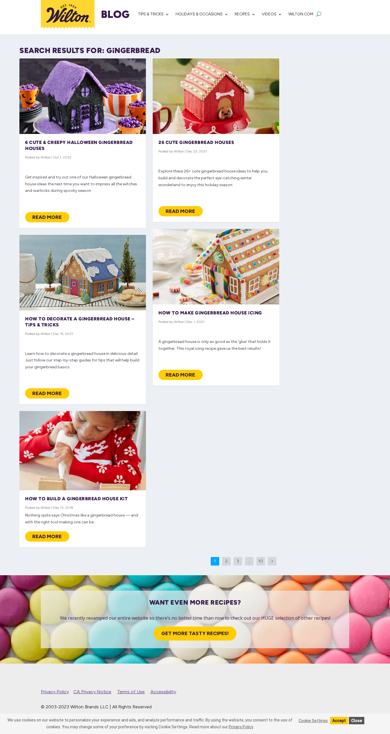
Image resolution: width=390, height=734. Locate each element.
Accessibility (163, 691)
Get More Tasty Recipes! (195, 633)
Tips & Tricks (151, 14)
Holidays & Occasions (199, 14)
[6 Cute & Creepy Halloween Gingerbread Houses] (82, 96)
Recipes (242, 14)
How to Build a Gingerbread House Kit (76, 498)
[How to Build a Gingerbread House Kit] (82, 450)
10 (260, 561)
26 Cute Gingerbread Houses (196, 142)
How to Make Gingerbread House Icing (210, 313)
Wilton (46, 157)
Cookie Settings (313, 720)
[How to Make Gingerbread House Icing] (216, 267)
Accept (339, 720)
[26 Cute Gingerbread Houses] (216, 96)
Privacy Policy (55, 691)
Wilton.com (300, 14)
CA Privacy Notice (92, 691)
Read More (47, 217)
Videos (269, 14)
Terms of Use (131, 691)
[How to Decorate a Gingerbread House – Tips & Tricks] (82, 273)
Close (356, 720)
